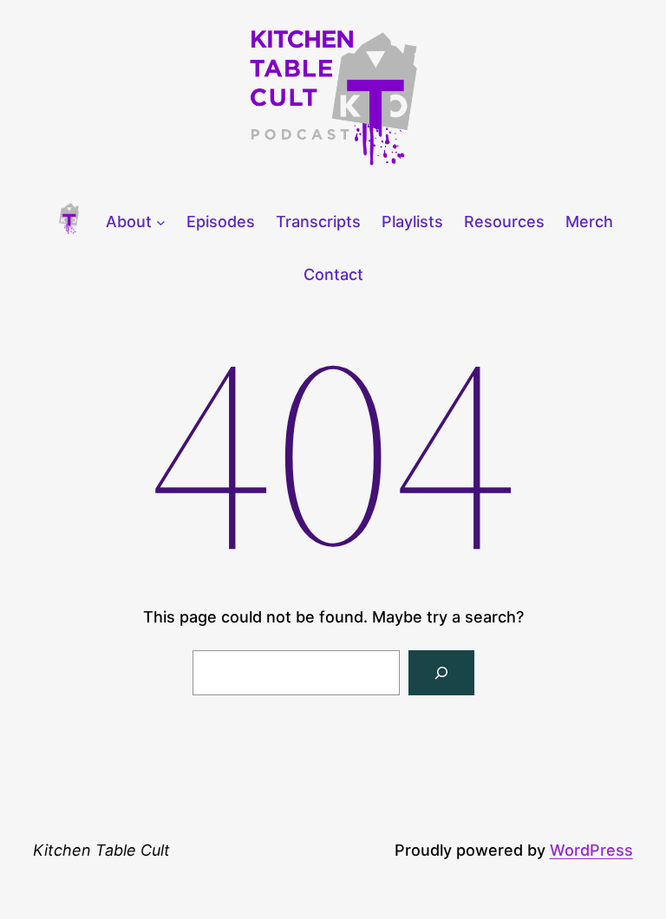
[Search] (441, 672)
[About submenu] (161, 222)
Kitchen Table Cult (101, 850)
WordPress (591, 850)
